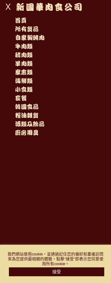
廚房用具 (27, 133)
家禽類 (24, 72)
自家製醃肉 (29, 38)
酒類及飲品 (29, 124)
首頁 (21, 20)
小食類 (24, 90)
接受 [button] (56, 271)
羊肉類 (24, 64)
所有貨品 (27, 29)
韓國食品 (27, 107)
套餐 (21, 98)
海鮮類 (24, 81)
